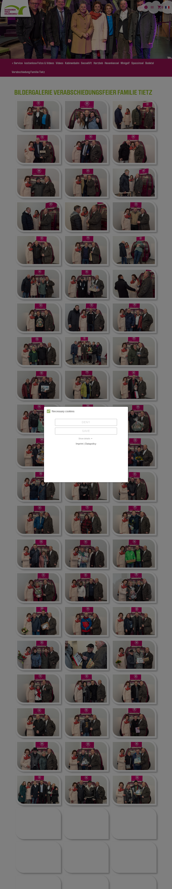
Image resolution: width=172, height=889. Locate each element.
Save (86, 431)
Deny (86, 422)
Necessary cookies (63, 411)
